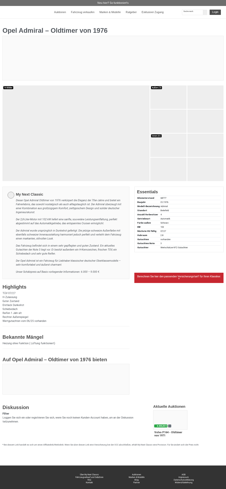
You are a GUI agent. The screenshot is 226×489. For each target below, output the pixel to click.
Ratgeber (131, 12)
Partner (136, 482)
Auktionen (136, 474)
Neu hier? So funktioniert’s (113, 2)
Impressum (184, 477)
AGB (184, 474)
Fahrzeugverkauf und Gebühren (89, 477)
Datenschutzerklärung (184, 480)
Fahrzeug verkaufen (82, 12)
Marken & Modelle (136, 477)
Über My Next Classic (89, 474)
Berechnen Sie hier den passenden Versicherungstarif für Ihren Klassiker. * (179, 278)
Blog (137, 480)
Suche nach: (188, 11)
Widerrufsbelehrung (183, 482)
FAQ (89, 480)
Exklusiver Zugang (153, 12)
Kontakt (89, 482)
